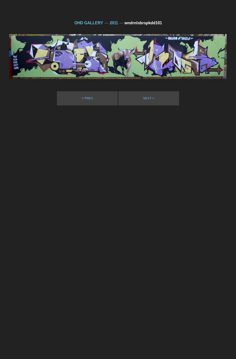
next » (148, 98)
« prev (87, 98)
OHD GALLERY (88, 23)
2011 (114, 23)
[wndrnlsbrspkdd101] (118, 56)
